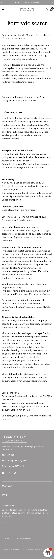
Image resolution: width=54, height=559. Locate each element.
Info (4, 494)
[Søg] (47, 9)
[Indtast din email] (49, 523)
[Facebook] (4, 473)
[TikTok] (17, 473)
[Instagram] (11, 473)
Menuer (7, 485)
